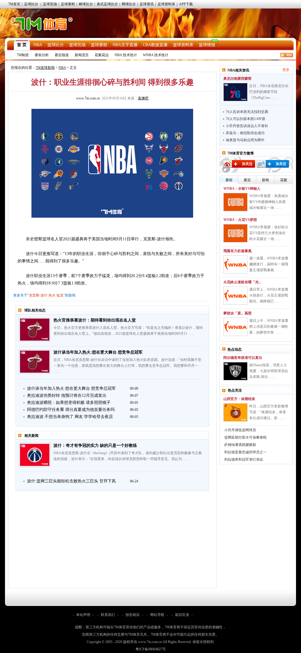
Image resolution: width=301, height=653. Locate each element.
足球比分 (31, 4)
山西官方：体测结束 (239, 399)
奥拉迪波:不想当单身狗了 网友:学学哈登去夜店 (70, 416)
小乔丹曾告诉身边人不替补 (247, 126)
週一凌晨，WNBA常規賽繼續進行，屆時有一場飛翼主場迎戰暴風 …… (268, 264)
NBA (38, 45)
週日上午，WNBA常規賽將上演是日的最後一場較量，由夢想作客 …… (268, 326)
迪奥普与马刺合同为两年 (245, 140)
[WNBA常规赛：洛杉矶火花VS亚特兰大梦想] (235, 233)
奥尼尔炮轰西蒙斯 (237, 78)
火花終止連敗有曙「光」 (242, 282)
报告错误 (133, 615)
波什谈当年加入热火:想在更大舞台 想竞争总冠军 (98, 352)
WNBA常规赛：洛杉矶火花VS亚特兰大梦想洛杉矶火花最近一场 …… (268, 233)
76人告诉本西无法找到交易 (247, 112)
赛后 (247, 180)
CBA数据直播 (155, 45)
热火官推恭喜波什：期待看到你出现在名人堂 (94, 320)
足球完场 (50, 4)
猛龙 (59, 295)
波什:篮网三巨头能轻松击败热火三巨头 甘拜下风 (71, 481)
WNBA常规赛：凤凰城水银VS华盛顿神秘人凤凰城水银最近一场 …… (268, 202)
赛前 (229, 180)
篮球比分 (55, 45)
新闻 (265, 180)
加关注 (247, 164)
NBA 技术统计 (126, 55)
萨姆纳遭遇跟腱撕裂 (240, 445)
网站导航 (157, 615)
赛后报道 (62, 55)
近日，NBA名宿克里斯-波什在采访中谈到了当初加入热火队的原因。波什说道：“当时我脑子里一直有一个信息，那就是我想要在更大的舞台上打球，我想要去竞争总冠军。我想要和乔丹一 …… (127, 366)
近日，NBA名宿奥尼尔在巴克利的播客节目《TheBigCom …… (269, 92)
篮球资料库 (183, 45)
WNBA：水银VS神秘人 (241, 188)
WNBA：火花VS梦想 (240, 220)
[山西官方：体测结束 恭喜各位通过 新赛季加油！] (235, 412)
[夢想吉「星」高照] (235, 327)
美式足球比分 (107, 4)
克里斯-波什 (38, 295)
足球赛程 (68, 4)
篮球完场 (77, 45)
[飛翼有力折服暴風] (235, 264)
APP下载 (186, 4)
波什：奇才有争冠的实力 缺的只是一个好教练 (95, 445)
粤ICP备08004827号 (151, 649)
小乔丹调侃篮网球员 (240, 430)
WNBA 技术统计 (155, 55)
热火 (52, 295)
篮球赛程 (99, 45)
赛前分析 (42, 55)
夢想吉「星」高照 (237, 313)
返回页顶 (182, 615)
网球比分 (129, 4)
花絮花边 (102, 55)
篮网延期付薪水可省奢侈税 (245, 437)
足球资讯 (147, 4)
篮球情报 (207, 45)
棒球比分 (86, 4)
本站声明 (83, 615)
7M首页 (14, 4)
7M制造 (23, 55)
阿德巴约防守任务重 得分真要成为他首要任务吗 (71, 409)
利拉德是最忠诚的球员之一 (245, 452)
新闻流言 (82, 55)
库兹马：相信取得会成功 (245, 133)
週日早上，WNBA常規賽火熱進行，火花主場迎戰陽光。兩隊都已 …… (268, 295)
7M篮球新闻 (45, 68)
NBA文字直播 (125, 45)
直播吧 (143, 98)
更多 (286, 70)
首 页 (21, 45)
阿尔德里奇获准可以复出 (242, 358)
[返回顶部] (295, 619)
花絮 (283, 180)
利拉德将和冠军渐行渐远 (243, 459)
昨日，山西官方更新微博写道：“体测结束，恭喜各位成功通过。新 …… (268, 412)
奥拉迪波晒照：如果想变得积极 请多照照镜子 (69, 402)
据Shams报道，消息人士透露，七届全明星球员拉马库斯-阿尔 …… (268, 371)
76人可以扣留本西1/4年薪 (245, 119)
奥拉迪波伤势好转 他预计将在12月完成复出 (66, 395)
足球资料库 (166, 4)
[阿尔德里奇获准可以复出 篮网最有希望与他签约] (235, 371)
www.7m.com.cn (88, 98)
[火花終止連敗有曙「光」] (235, 295)
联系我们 (108, 615)
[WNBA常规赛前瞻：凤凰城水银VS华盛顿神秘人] (235, 202)
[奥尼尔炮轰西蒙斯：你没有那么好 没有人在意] (235, 92)
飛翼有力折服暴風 (237, 251)
